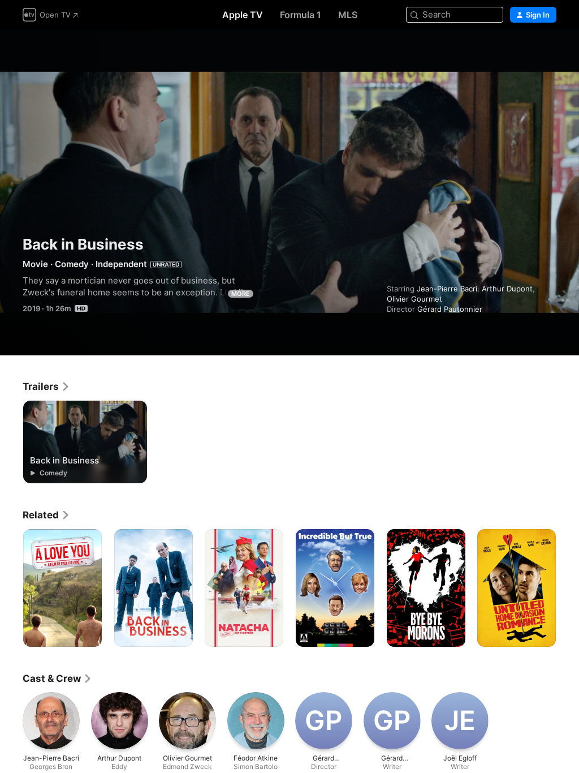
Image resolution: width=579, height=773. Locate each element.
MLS (347, 14)
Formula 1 (300, 14)
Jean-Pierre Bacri (447, 288)
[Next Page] (568, 588)
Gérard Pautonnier (449, 309)
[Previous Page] (11, 588)
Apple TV (242, 14)
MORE (240, 294)
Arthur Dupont (507, 288)
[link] (46, 386)
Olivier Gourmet (414, 298)
